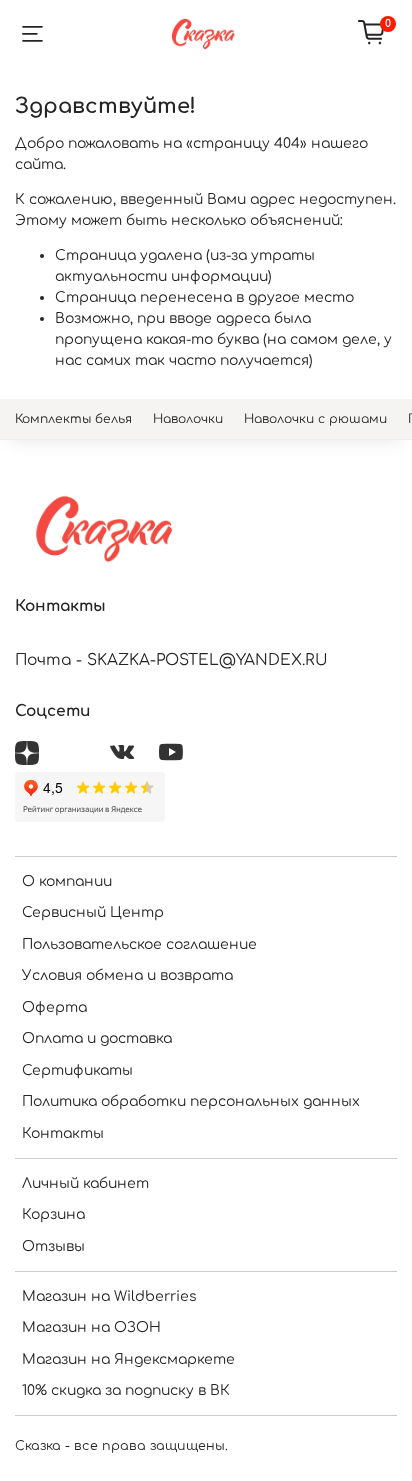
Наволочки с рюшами (315, 419)
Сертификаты (77, 1070)
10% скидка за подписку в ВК (126, 1390)
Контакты (63, 1133)
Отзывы (53, 1246)
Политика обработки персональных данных (191, 1101)
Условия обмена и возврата (127, 975)
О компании (67, 881)
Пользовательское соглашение (139, 944)
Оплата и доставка (97, 1038)
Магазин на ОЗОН (91, 1327)
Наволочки (188, 419)
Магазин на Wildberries (109, 1296)
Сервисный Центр (93, 912)
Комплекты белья (73, 419)
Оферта (54, 1007)
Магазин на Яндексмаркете (128, 1359)
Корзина (53, 1214)
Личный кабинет (85, 1183)
